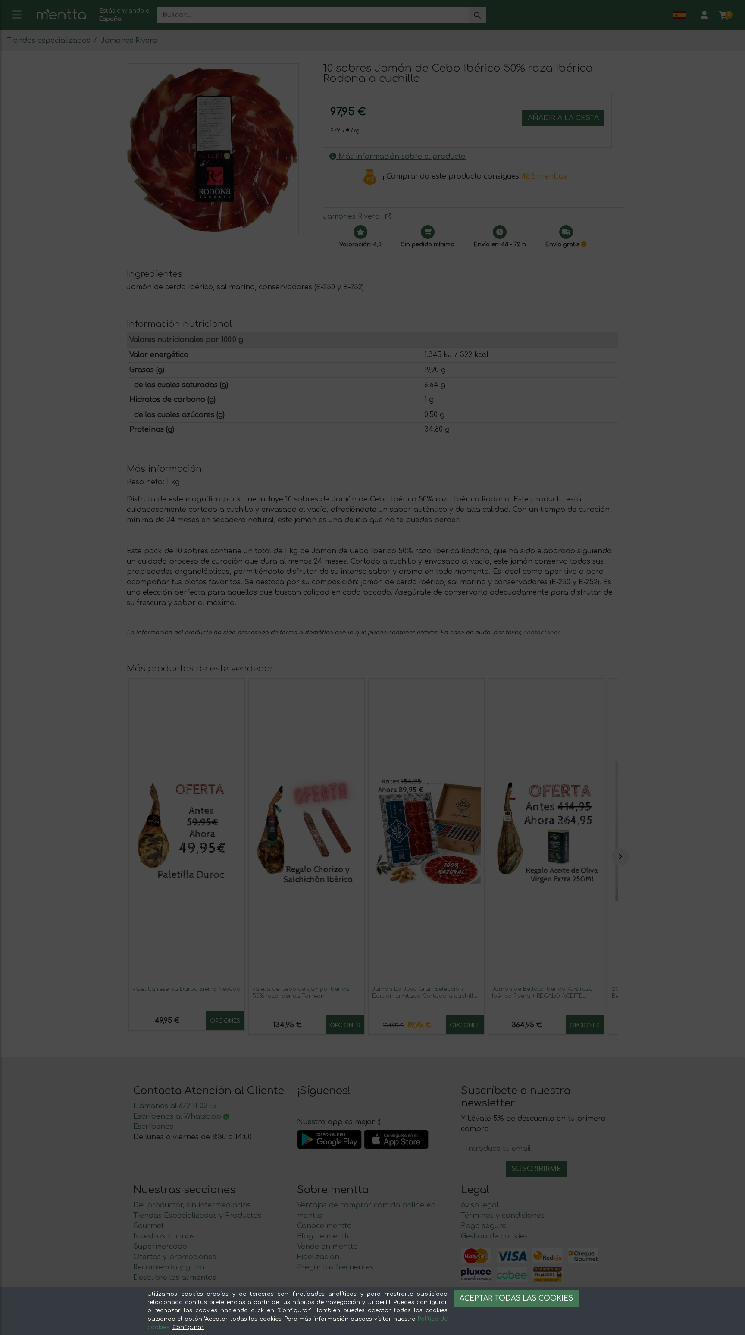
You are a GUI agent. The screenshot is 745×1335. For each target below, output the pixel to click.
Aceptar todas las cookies (516, 1298)
